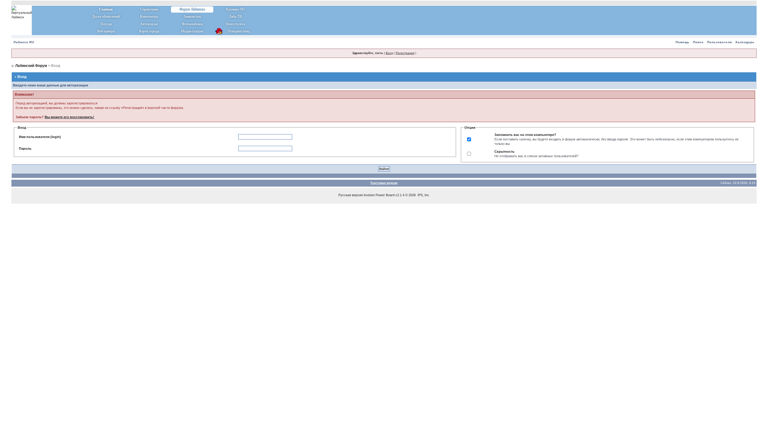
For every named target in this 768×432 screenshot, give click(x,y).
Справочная (149, 9)
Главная (106, 9)
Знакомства (192, 16)
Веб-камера (106, 31)
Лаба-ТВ (235, 16)
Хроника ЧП (235, 9)
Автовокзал (149, 24)
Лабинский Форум (31, 66)
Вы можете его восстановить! (69, 117)
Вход (389, 53)
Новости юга (235, 24)
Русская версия (350, 195)
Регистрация (405, 53)
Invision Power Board (379, 195)
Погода (106, 24)
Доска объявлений (106, 16)
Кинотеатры (149, 16)
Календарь (745, 42)
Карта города (149, 31)
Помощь (682, 42)
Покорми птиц (235, 31)
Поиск (698, 42)
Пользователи (719, 42)
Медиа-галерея (192, 31)
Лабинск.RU (24, 42)
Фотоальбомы (192, 24)
